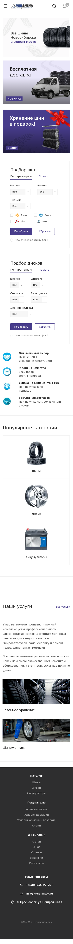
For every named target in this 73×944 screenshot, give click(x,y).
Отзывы (36, 852)
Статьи (36, 841)
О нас (36, 847)
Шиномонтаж (14, 747)
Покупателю (36, 802)
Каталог (36, 775)
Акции (36, 825)
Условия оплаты (36, 809)
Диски (36, 514)
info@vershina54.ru (39, 893)
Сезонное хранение (19, 710)
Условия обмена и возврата (36, 820)
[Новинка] (36, 82)
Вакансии (36, 858)
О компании (36, 835)
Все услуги (63, 606)
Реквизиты (36, 863)
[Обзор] (36, 131)
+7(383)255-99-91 (38, 885)
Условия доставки (36, 814)
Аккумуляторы (36, 557)
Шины (36, 471)
